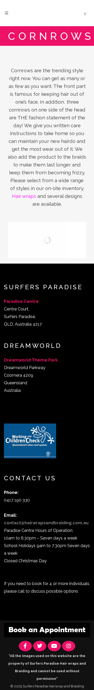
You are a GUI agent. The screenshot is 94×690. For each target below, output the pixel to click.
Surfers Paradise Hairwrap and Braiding (53, 686)
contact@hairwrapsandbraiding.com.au (46, 522)
